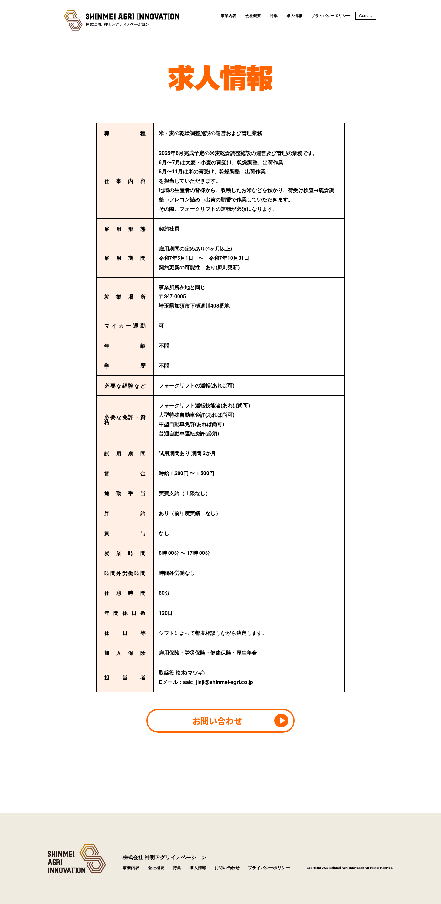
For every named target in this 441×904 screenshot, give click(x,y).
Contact (366, 16)
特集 (274, 16)
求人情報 (294, 16)
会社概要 (253, 16)
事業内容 (228, 16)
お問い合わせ (217, 720)
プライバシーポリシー (330, 16)
